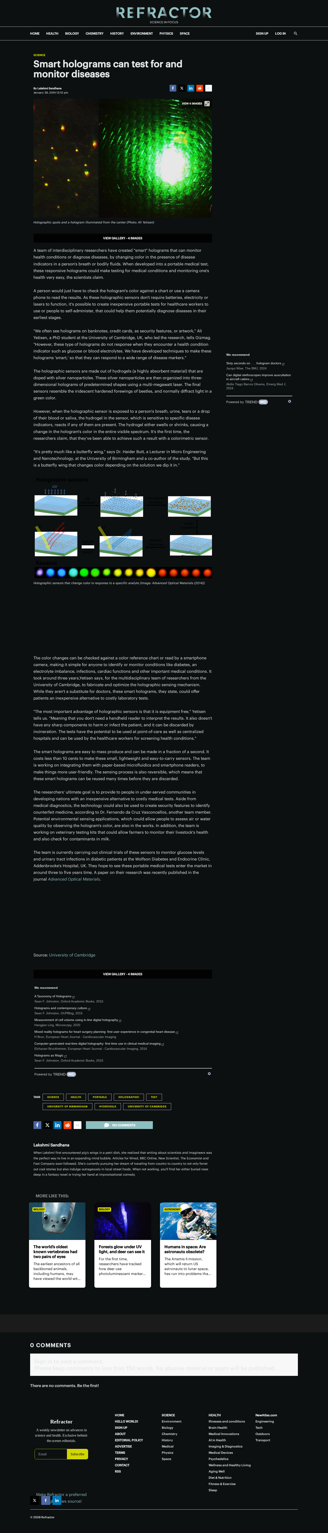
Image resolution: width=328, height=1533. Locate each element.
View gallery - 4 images (122, 238)
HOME (34, 33)
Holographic (128, 1097)
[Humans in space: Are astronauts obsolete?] (188, 1221)
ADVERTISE (123, 1446)
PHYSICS (166, 33)
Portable (100, 1097)
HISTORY (117, 33)
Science (39, 55)
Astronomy (172, 1209)
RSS (118, 1471)
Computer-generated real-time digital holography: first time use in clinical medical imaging (97, 1043)
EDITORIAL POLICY (129, 1440)
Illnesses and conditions (227, 1421)
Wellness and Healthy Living (230, 1465)
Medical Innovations (224, 1434)
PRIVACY (121, 1459)
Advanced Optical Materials (74, 879)
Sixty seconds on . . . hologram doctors (253, 363)
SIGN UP (262, 33)
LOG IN (280, 33)
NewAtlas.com (266, 1415)
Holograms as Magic (48, 1055)
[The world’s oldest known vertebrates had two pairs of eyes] (57, 1221)
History (167, 1440)
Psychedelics (218, 1459)
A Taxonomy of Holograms (52, 996)
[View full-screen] (207, 103)
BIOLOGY (72, 33)
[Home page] (164, 13)
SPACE (185, 33)
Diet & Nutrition (220, 1478)
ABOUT (120, 1434)
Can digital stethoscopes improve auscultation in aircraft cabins (258, 377)
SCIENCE (168, 1415)
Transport (262, 1440)
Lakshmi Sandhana (51, 1145)
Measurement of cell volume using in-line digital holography (76, 1020)
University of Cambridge (72, 955)
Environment (171, 1421)
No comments (123, 1125)
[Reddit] (199, 88)
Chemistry (169, 1434)
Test (154, 1097)
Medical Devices (221, 1453)
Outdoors (262, 1434)
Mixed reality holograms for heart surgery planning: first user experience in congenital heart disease (104, 1031)
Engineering (264, 1421)
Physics (167, 1453)
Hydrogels (107, 1106)
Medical (168, 1446)
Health (76, 1097)
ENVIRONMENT (142, 33)
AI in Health (217, 1440)
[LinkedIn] (190, 88)
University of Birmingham (67, 1106)
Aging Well (217, 1471)
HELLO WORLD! (126, 1421)
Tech (259, 1428)
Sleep (213, 1490)
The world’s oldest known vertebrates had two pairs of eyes (55, 1251)
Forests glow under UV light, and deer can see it (122, 1249)
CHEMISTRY (95, 33)
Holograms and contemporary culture (60, 1008)
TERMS (120, 1453)
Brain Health (218, 1428)
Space (166, 1459)
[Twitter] (182, 88)
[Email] (208, 88)
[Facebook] (173, 88)
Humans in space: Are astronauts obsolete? (185, 1249)
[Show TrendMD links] (209, 1073)
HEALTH (52, 33)
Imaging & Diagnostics (226, 1446)
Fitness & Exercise (222, 1484)
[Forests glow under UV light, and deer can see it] (122, 1221)
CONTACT (122, 1465)
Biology (39, 1209)
